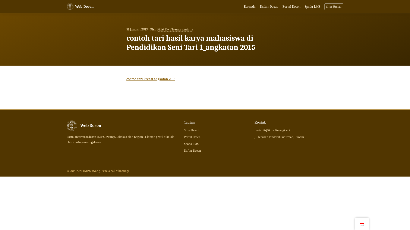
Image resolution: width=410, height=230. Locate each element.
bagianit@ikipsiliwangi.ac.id (273, 130)
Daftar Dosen (269, 7)
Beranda (250, 7)
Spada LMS (312, 7)
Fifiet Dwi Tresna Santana (175, 29)
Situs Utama (333, 7)
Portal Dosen (291, 7)
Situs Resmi (191, 130)
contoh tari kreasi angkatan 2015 (150, 79)
